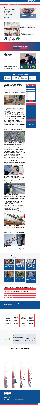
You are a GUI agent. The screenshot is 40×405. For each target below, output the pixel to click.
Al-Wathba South (14, 379)
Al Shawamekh (14, 369)
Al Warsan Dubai (14, 375)
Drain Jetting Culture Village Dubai (9, 277)
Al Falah (5, 368)
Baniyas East (14, 385)
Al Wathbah (14, 377)
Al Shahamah (14, 367)
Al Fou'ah (5, 370)
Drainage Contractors (14, 395)
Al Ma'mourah (6, 384)
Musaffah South (30, 370)
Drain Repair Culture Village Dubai (20, 265)
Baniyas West (14, 386)
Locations (22, 395)
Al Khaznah (6, 382)
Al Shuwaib (14, 370)
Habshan (21, 378)
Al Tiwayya (14, 371)
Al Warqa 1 (14, 372)
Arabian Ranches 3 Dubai (15, 381)
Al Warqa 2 (14, 373)
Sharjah (29, 379)
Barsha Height (14, 387)
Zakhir (29, 384)
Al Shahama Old (14, 366)
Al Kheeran (6, 383)
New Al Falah (30, 371)
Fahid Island (22, 373)
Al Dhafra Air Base (6, 366)
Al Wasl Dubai (14, 376)
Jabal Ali (21, 382)
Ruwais (29, 376)
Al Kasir (5, 379)
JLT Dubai (22, 384)
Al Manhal (6, 387)
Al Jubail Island (6, 377)
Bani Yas (13, 384)
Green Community (22, 377)
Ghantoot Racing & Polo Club (23, 374)
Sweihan (30, 381)
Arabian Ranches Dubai (15, 382)
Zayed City (30, 385)
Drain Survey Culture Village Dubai (20, 277)
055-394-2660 (31, 1)
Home (4, 4)
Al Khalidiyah (6, 380)
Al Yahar (13, 378)
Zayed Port (30, 386)
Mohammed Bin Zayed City (31, 368)
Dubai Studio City (22, 371)
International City (22, 381)
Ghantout (22, 375)
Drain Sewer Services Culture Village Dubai (9, 4)
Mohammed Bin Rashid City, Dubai (32, 367)
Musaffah (30, 369)
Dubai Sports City (22, 370)
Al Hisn (5, 373)
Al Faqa (5, 369)
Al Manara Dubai (6, 386)
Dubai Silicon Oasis (22, 368)
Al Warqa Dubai (14, 374)
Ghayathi (21, 376)
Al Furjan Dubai (6, 371)
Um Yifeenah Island (30, 382)
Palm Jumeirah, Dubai (31, 373)
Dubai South (22, 369)
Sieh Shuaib (30, 380)
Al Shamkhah (14, 368)
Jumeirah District (22, 387)
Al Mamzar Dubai (6, 385)
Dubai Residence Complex (23, 367)
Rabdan (29, 375)
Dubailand (22, 372)
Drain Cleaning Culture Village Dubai (9, 265)
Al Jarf (5, 376)
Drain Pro (20, 404)
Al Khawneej (6, 381)
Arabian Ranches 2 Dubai (15, 380)
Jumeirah (22, 385)
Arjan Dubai (14, 383)
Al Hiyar (5, 374)
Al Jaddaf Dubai (6, 375)
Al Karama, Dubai (6, 378)
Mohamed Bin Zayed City (31, 366)
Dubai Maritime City (22, 366)
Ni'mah (29, 372)
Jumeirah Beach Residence (23, 386)
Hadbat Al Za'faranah (23, 379)
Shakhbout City (30, 378)
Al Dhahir (5, 367)
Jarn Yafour (22, 383)
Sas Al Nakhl (30, 377)
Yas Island (30, 383)
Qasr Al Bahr (30, 374)
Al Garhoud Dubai (6, 372)
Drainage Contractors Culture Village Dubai (17, 4)
